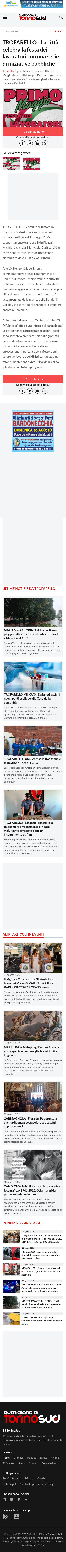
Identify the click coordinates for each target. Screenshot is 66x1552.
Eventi (59, 31)
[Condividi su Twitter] (30, 143)
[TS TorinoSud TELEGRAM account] (26, 1499)
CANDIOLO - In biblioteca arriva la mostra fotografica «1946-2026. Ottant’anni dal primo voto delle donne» (32, 1190)
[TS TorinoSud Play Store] (6, 1516)
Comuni (33, 1463)
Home (6, 1457)
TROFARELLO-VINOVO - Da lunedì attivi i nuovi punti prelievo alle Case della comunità (32, 698)
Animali (55, 1457)
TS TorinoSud (30, 1534)
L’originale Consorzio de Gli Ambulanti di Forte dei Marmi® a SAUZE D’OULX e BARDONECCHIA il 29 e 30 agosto (30, 983)
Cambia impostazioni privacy (36, 1484)
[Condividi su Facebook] (22, 143)
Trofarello (8, 71)
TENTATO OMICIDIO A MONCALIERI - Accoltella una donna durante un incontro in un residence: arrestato (41, 1287)
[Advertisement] (33, 488)
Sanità (43, 1457)
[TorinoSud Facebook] (18, 1499)
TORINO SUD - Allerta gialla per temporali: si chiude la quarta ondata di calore (41, 1320)
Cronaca (18, 1457)
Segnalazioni (49, 1463)
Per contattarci (12, 1478)
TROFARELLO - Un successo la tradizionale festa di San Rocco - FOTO (32, 760)
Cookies (42, 1478)
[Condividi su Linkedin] (37, 143)
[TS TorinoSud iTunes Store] (16, 1516)
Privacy (29, 1478)
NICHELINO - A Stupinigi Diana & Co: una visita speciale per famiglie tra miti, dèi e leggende (31, 1051)
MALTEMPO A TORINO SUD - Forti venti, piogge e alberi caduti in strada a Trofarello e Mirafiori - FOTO (32, 634)
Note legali (9, 1484)
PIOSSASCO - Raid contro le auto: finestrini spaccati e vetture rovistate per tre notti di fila (40, 1254)
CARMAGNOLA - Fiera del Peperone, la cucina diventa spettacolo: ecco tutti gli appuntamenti (30, 1122)
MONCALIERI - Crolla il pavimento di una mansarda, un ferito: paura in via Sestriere (40, 1271)
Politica (31, 1457)
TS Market (9, 1463)
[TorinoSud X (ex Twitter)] (11, 1499)
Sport (21, 1463)
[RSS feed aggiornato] (4, 1499)
